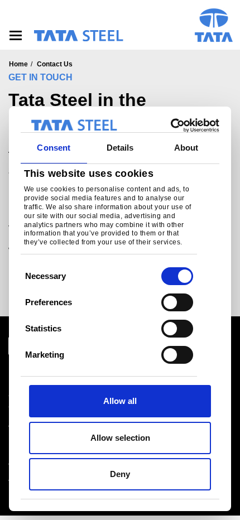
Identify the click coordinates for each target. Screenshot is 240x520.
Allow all (120, 401)
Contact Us (55, 64)
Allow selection (120, 437)
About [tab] (186, 147)
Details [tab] (120, 147)
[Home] (78, 36)
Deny (120, 474)
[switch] (177, 302)
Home (18, 64)
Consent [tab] (53, 147)
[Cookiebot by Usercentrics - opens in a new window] (170, 125)
